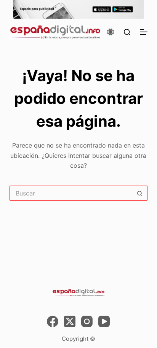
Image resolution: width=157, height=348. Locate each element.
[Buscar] (127, 32)
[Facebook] (52, 321)
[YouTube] (104, 321)
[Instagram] (87, 321)
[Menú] (143, 32)
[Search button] (139, 193)
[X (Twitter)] (69, 321)
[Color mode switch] (110, 32)
